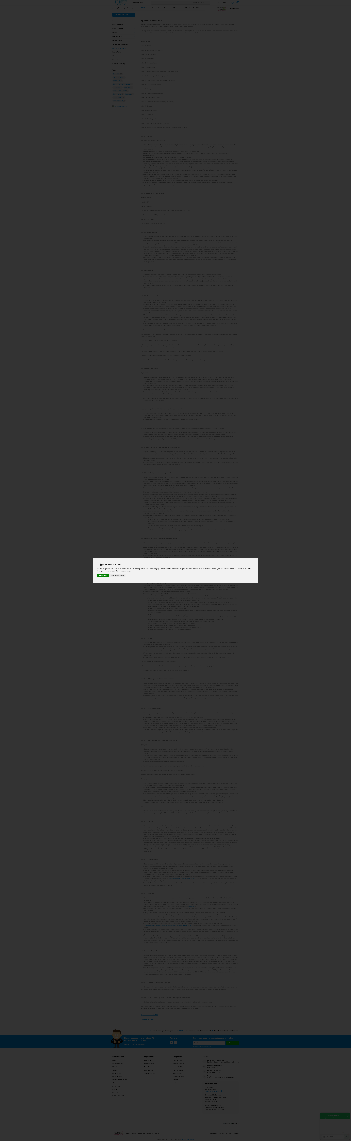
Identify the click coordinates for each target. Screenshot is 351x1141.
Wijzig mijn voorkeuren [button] (117, 575)
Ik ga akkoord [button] (103, 575)
